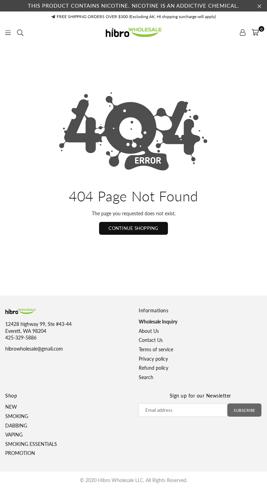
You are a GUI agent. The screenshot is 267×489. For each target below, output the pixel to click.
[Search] (20, 32)
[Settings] (243, 32)
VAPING (14, 435)
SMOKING (16, 416)
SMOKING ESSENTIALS (31, 444)
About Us (149, 331)
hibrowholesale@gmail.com (34, 349)
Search (146, 377)
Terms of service (156, 349)
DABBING (16, 425)
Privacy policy (153, 359)
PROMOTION (20, 453)
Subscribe (244, 410)
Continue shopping (133, 228)
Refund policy (153, 368)
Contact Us (151, 340)
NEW (11, 407)
